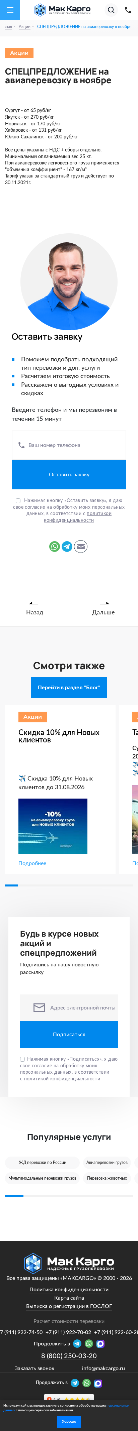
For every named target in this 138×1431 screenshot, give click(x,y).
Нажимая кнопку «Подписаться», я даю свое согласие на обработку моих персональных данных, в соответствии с (69, 1069)
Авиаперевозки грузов (107, 1163)
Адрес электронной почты (83, 1007)
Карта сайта (69, 1298)
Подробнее (32, 863)
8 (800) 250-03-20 (69, 1356)
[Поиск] (111, 10)
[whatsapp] (88, 1384)
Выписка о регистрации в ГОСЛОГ (69, 1306)
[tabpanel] (62, 789)
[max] (98, 1384)
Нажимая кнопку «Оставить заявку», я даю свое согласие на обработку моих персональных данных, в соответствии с (69, 510)
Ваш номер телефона (54, 445)
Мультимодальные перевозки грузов (42, 1178)
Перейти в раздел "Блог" (69, 687)
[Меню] (10, 10)
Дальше (103, 613)
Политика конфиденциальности (69, 1289)
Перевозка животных (107, 1178)
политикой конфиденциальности (62, 1079)
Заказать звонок (34, 1368)
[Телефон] (128, 10)
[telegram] (76, 1384)
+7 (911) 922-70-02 (68, 1332)
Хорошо (69, 1421)
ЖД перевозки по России (42, 1163)
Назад (34, 613)
